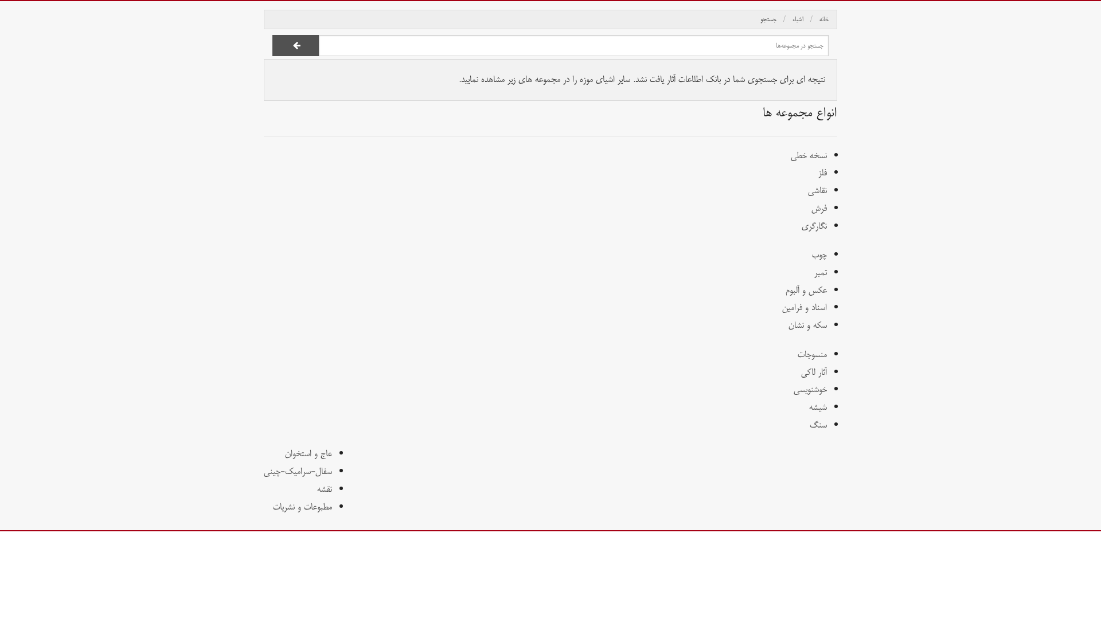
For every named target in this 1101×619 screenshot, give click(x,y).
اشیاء (797, 19)
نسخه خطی (809, 155)
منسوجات (812, 354)
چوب (819, 255)
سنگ (818, 425)
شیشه (818, 407)
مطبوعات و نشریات (302, 507)
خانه (824, 19)
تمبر (820, 272)
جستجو (768, 19)
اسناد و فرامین (804, 307)
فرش (819, 208)
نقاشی (817, 190)
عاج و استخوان (308, 453)
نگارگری (814, 226)
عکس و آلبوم (806, 290)
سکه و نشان (807, 325)
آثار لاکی (814, 372)
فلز (822, 173)
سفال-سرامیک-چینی (298, 471)
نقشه (324, 489)
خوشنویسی (810, 389)
